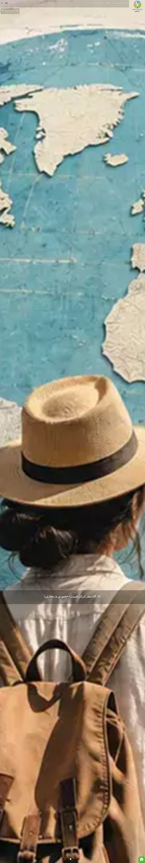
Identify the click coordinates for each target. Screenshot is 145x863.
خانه (125, 4)
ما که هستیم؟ (97, 4)
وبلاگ (108, 4)
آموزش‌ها (117, 4)
